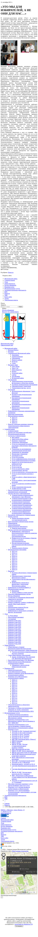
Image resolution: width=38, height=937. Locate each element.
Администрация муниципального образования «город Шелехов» (22, 496)
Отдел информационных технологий (23, 459)
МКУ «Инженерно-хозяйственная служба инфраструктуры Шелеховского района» (24, 777)
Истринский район (18, 378)
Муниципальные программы (17, 549)
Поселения (11, 389)
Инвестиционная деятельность (17, 526)
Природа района (17, 360)
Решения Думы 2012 (14, 620)
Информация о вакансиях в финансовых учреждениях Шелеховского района (20, 584)
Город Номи (15, 366)
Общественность (9, 645)
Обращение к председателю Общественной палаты (20, 666)
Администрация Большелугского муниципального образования (22, 499)
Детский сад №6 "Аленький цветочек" (24, 731)
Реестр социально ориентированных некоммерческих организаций (19, 491)
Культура (14, 361)
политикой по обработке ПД (24, 924)
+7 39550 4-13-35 (6, 811)
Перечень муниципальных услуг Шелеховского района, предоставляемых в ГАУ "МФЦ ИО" (21, 721)
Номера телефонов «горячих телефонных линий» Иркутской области (21, 603)
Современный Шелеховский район (19, 353)
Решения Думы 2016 (14, 627)
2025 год (14, 421)
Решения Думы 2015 (14, 625)
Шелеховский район (10, 348)
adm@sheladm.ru (6, 813)
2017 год (14, 554)
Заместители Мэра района (20, 439)
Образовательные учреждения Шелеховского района (21, 576)
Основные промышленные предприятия (24, 384)
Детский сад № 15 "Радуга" (20, 737)
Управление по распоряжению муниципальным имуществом (21, 449)
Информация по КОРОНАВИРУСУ (19, 587)
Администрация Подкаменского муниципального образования (22, 505)
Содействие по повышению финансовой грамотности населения (21, 598)
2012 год (14, 703)
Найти (20, 306)
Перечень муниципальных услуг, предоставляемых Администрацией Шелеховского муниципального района (20, 726)
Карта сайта (4, 838)
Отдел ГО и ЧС (16, 465)
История (10, 351)
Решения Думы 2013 (14, 622)
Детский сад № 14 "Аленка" (21, 736)
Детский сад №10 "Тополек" (21, 734)
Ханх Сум (15, 368)
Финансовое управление (19, 454)
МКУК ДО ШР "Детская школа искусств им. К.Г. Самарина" (22, 773)
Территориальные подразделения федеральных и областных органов (23, 382)
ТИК (5, 799)
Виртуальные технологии (20, 851)
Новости (10, 272)
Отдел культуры (17, 467)
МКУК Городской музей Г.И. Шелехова (24, 752)
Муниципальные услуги (12, 713)
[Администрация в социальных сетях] (1, 844)
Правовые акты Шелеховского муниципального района (17, 677)
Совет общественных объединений (19, 655)
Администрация (9, 429)
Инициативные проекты (16, 416)
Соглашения (12, 619)
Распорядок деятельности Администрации (21, 515)
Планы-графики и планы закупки (22, 592)
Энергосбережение (14, 525)
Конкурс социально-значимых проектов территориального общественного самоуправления (20, 425)
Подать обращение (14, 596)
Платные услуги (13, 729)
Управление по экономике (20, 452)
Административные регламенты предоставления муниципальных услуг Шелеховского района (20, 716)
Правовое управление (19, 441)
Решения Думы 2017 (14, 629)
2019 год (14, 558)
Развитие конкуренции (19, 528)
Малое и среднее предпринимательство (20, 530)
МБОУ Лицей (16, 742)
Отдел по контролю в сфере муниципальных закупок (20, 469)
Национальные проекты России (18, 607)
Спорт (14, 363)
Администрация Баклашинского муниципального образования (22, 509)
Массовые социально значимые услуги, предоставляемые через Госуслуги (20, 784)
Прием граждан (13, 516)
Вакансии (11, 571)
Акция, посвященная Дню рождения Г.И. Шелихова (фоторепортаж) (23, 657)
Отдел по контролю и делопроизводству (24, 472)
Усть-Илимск (16, 376)
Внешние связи (13, 365)
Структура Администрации (17, 436)
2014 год (14, 700)
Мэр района (15, 437)
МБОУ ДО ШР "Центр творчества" (23, 751)
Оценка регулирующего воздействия (19, 432)
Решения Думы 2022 (14, 637)
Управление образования (20, 442)
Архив (3, 839)
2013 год (14, 701)
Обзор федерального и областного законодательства (19, 705)
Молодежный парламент (16, 617)
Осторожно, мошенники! (16, 609)
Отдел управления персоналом (21, 487)
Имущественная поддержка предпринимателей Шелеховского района (22, 544)
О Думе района (13, 615)
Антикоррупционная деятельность (15, 795)
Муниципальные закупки (16, 589)
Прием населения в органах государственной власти (20, 519)
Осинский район (17, 373)
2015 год (14, 551)
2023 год (14, 417)
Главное (10, 605)
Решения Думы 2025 (14, 642)
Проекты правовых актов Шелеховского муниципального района (21, 674)
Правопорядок (12, 523)
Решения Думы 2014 (14, 624)
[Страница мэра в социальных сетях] (1, 848)
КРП (5, 797)
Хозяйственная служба (19, 488)
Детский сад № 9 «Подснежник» (22, 733)
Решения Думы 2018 (14, 630)
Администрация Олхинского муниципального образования (21, 502)
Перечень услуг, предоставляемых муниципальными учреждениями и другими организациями (22, 792)
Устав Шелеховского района (17, 671)
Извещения (15, 591)
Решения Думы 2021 (14, 635)
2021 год (14, 561)
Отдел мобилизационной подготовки (23, 460)
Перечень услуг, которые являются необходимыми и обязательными (19, 788)
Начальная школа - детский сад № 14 (23, 764)
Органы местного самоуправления (19, 493)
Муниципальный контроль (16, 434)
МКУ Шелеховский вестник (21, 749)
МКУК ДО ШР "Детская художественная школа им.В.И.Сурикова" (19, 746)
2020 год (14, 559)
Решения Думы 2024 (14, 640)
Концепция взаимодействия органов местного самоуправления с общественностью (22, 649)
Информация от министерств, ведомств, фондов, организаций (20, 611)
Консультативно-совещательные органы (20, 521)
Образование (16, 358)
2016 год (14, 553)
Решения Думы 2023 (14, 638)
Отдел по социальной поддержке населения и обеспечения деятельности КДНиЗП (24, 445)
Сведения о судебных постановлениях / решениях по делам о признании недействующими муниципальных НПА (21, 709)
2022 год (14, 563)
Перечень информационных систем (19, 594)
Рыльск (14, 371)
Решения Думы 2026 (14, 643)
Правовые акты (9, 668)
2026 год (14, 422)
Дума (6, 614)
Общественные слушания (16, 647)
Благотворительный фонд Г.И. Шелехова (21, 660)
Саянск (14, 375)
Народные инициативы (15, 414)
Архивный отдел (17, 455)
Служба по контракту (15, 601)
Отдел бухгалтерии (18, 457)
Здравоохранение (17, 356)
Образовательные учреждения (21, 386)
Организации (12, 379)
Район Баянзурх (17, 370)
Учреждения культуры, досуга (21, 388)
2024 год (14, 419)
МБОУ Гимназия (17, 741)
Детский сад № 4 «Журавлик (21, 762)
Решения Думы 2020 (14, 634)
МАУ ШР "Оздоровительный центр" (23, 761)
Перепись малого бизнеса (20, 548)
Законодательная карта (15, 670)
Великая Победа (13, 350)
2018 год (14, 556)
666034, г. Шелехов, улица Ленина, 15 (13, 810)
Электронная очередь (7, 841)
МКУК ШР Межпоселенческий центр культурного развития (24, 755)
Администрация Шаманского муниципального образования (21, 512)
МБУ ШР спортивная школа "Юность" (24, 739)
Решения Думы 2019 (14, 632)
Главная (3, 818)
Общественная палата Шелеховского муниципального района (19, 662)
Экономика (15, 355)
